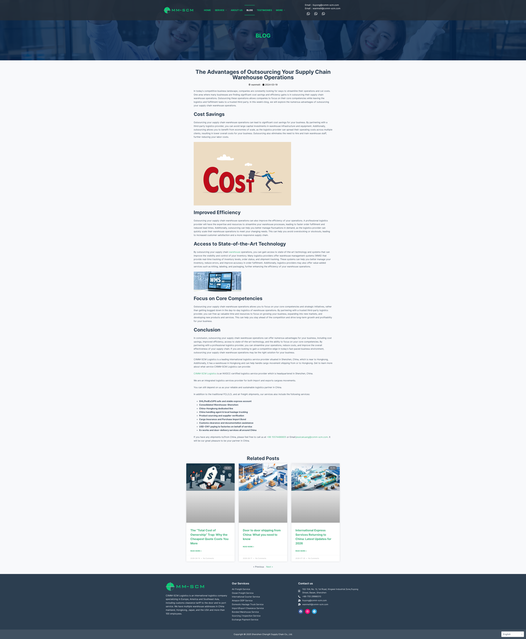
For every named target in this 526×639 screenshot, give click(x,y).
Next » (269, 566)
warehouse (234, 252)
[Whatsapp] (308, 13)
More (279, 10)
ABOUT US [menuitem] (236, 10)
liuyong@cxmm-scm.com (326, 5)
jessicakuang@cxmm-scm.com (312, 437)
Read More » (196, 551)
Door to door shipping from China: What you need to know (262, 535)
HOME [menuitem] (207, 10)
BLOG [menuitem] (250, 10)
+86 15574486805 (276, 437)
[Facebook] (300, 611)
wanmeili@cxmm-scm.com (326, 8)
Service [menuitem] (219, 10)
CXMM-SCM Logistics (205, 373)
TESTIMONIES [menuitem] (264, 10)
